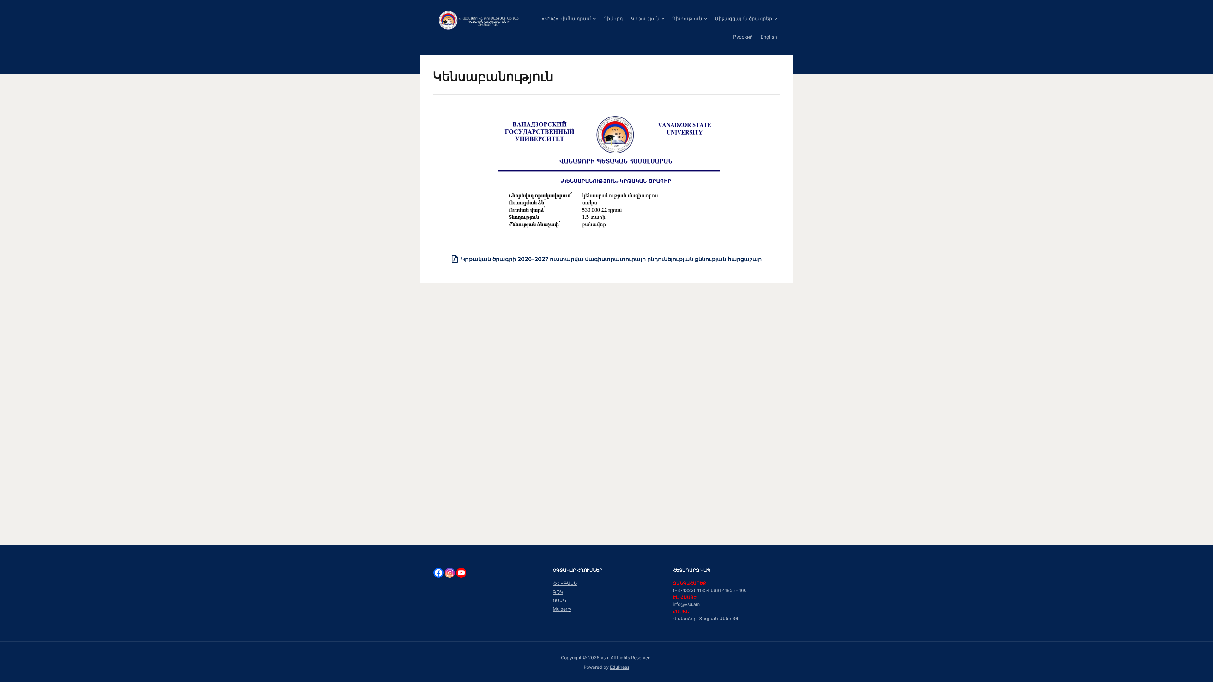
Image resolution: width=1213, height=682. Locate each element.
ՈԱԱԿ (559, 600)
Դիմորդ (613, 18)
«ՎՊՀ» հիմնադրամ (566, 18)
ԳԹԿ (558, 592)
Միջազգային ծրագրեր (743, 18)
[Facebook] (438, 573)
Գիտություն (687, 18)
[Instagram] (450, 573)
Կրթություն (645, 18)
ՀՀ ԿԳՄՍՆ (565, 583)
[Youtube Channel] (461, 573)
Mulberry (562, 609)
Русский (743, 37)
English (769, 37)
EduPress (619, 667)
